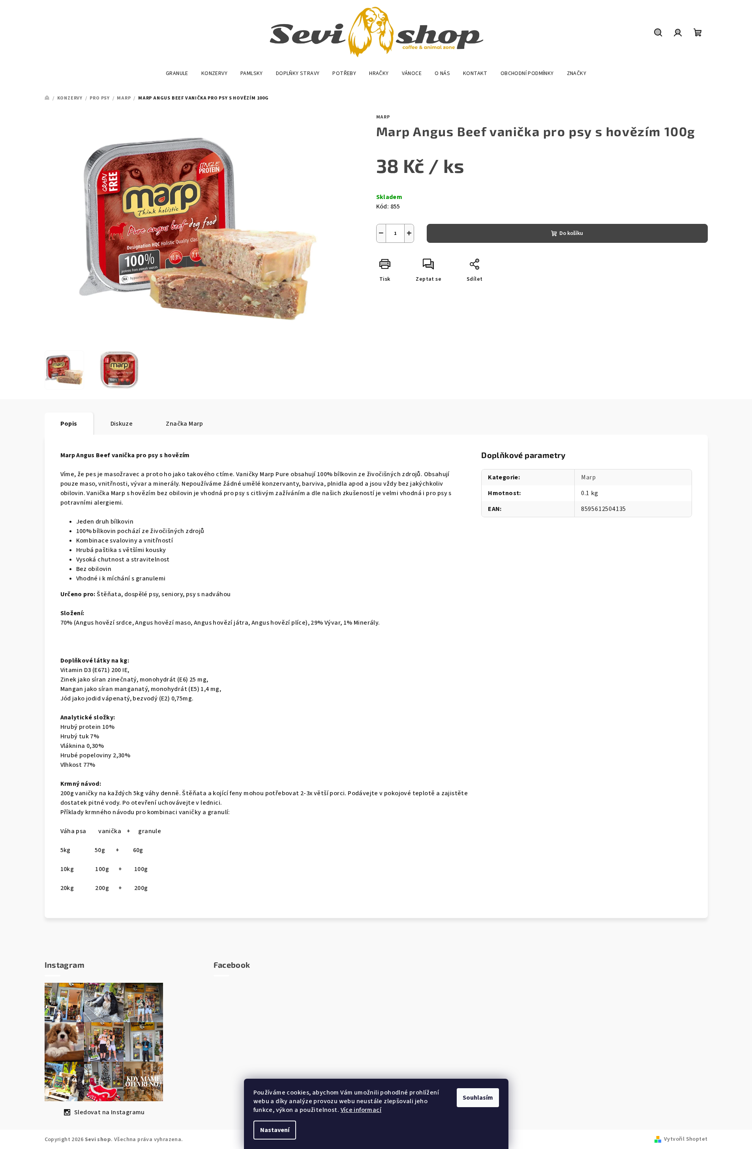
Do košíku (571, 233)
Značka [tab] (184, 423)
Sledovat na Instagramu (109, 1112)
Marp (383, 117)
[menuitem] (177, 73)
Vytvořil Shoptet (685, 1139)
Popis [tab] (68, 423)
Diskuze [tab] (122, 423)
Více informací (361, 1110)
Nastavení (274, 1130)
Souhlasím (478, 1097)
